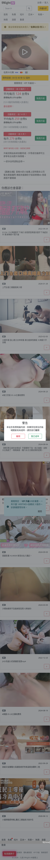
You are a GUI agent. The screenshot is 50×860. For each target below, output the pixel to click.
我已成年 (35, 436)
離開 (18, 436)
